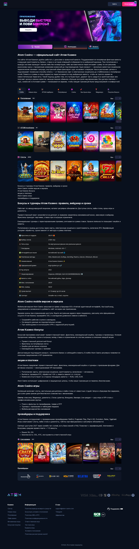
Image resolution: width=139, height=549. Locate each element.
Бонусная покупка (14, 525)
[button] (115, 38)
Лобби (21, 92)
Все (112, 98)
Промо (37, 47)
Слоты (74, 92)
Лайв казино (12, 518)
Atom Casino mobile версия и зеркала (33, 188)
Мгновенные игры (14, 521)
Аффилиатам (60, 515)
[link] (26, 476)
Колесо (95, 47)
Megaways (99, 92)
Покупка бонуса (113, 92)
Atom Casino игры (25, 196)
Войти (115, 4)
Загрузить (71, 28)
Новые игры (33, 92)
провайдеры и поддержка (28, 198)
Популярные (62, 92)
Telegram (59, 512)
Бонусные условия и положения (36, 512)
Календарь (72, 47)
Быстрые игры (86, 92)
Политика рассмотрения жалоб (36, 534)
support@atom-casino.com (65, 508)
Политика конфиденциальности (36, 518)
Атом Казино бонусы (26, 191)
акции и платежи (25, 193)
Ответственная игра (32, 521)
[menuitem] (14, 508)
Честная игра (29, 525)
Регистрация (129, 4)
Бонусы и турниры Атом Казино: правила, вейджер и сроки (42, 186)
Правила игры (30, 528)
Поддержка (115, 509)
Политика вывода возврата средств (38, 508)
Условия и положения (32, 531)
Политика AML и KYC (32, 515)
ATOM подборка (47, 92)
